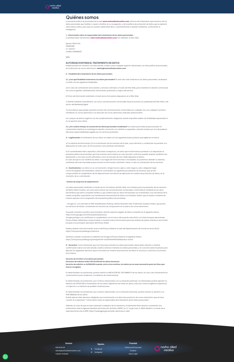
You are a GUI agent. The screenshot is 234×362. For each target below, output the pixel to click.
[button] (5, 356)
